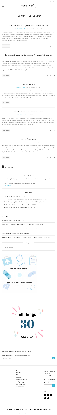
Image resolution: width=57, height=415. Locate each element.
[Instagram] (51, 395)
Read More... (6, 46)
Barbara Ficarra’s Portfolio (21, 382)
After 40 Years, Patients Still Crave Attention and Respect (15, 233)
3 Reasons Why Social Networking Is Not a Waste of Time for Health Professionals (21, 229)
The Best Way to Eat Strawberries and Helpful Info (16, 204)
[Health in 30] (28, 5)
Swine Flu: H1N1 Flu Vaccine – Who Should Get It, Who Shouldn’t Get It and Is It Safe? (23, 224)
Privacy (22, 413)
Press (17, 374)
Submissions (18, 376)
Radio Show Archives (20, 384)
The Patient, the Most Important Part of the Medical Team (28, 25)
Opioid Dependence (28, 139)
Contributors (18, 377)
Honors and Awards (20, 386)
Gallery (17, 381)
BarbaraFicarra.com (40, 411)
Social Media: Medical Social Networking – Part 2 (13, 220)
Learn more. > (7, 185)
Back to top (39, 413)
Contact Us (18, 372)
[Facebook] (45, 395)
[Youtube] (53, 1)
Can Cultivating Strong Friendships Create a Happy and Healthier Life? (21, 202)
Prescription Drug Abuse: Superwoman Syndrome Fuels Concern (28, 55)
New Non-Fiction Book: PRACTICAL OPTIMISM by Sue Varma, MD (21, 199)
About (17, 370)
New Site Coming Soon (9, 196)
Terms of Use (30, 413)
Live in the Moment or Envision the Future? (28, 111)
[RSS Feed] (48, 398)
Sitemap (16, 413)
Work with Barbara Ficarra (21, 379)
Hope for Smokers (28, 84)
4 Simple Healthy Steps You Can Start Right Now (15, 207)
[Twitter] (50, 1)
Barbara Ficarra (21, 28)
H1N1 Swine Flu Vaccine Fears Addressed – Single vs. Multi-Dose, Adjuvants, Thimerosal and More (26, 237)
